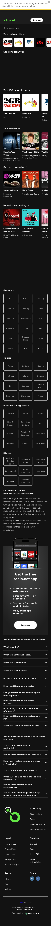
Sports (41, 366)
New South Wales (25, 461)
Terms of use (10, 844)
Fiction (10, 434)
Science (10, 444)
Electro (10, 319)
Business (40, 434)
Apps (32, 849)
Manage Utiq (10, 859)
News (10, 366)
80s (40, 319)
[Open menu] (47, 20)
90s (25, 349)
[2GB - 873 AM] (7, 42)
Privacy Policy (10, 849)
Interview (10, 396)
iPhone (7, 879)
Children (41, 376)
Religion (25, 376)
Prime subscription (35, 860)
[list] (25, 42)
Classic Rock (25, 338)
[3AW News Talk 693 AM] (29, 42)
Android (8, 889)
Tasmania (40, 471)
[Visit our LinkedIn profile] (32, 878)
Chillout (10, 309)
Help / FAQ (34, 854)
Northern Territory (40, 461)
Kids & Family (10, 423)
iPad (6, 884)
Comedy (25, 386)
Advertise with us (37, 824)
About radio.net (36, 814)
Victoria (10, 481)
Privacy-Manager (12, 865)
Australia (27, 903)
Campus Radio (40, 386)
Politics (10, 376)
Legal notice (10, 854)
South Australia (25, 471)
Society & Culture (25, 423)
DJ (10, 386)
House (25, 329)
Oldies (40, 309)
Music (40, 396)
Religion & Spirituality (25, 433)
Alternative (25, 319)
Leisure (10, 414)
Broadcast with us (38, 830)
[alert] (25, 5)
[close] (49, 2)
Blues (40, 339)
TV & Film (40, 444)
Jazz (40, 329)
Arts (40, 424)
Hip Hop (40, 299)
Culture (25, 366)
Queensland (10, 471)
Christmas (25, 396)
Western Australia (25, 481)
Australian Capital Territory (10, 461)
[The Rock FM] (40, 42)
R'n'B (40, 349)
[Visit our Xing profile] (38, 878)
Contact (33, 844)
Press (32, 819)
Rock (25, 299)
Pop (10, 299)
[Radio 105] (18, 42)
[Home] (4, 28)
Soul (10, 339)
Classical (10, 329)
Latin (10, 349)
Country (25, 309)
